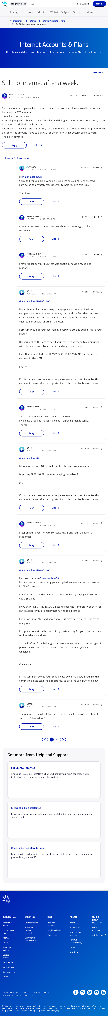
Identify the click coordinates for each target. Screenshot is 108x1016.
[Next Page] (63, 739)
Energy (14, 12)
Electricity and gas (8, 931)
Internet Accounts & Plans (54, 21)
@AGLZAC (44, 301)
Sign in (99, 4)
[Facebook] (75, 992)
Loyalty (6, 976)
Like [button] (37, 145)
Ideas (90, 12)
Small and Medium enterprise (29, 930)
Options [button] (97, 72)
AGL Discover (98, 935)
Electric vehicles (6, 956)
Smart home (8, 962)
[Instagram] (82, 992)
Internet (28, 12)
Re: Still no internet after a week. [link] (31, 24)
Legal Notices (7, 995)
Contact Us (52, 935)
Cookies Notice (22, 992)
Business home (31, 922)
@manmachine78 (32, 176)
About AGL (74, 922)
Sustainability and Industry (75, 933)
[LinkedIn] (103, 992)
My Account (97, 922)
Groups (77, 12)
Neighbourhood (18, 4)
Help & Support (82, 4)
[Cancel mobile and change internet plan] (103, 158)
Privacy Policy (8, 992)
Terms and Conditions (41, 992)
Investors (74, 952)
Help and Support (51, 924)
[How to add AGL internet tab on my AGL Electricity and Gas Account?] (99, 158)
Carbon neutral (9, 972)
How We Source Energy (76, 941)
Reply (14, 145)
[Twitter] (89, 992)
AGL (32, 4)
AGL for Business (96, 929)
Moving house (9, 967)
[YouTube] (96, 992)
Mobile (42, 12)
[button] (105, 95)
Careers (73, 947)
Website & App (59, 12)
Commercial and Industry (30, 939)
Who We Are (75, 927)
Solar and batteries (7, 948)
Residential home (7, 924)
